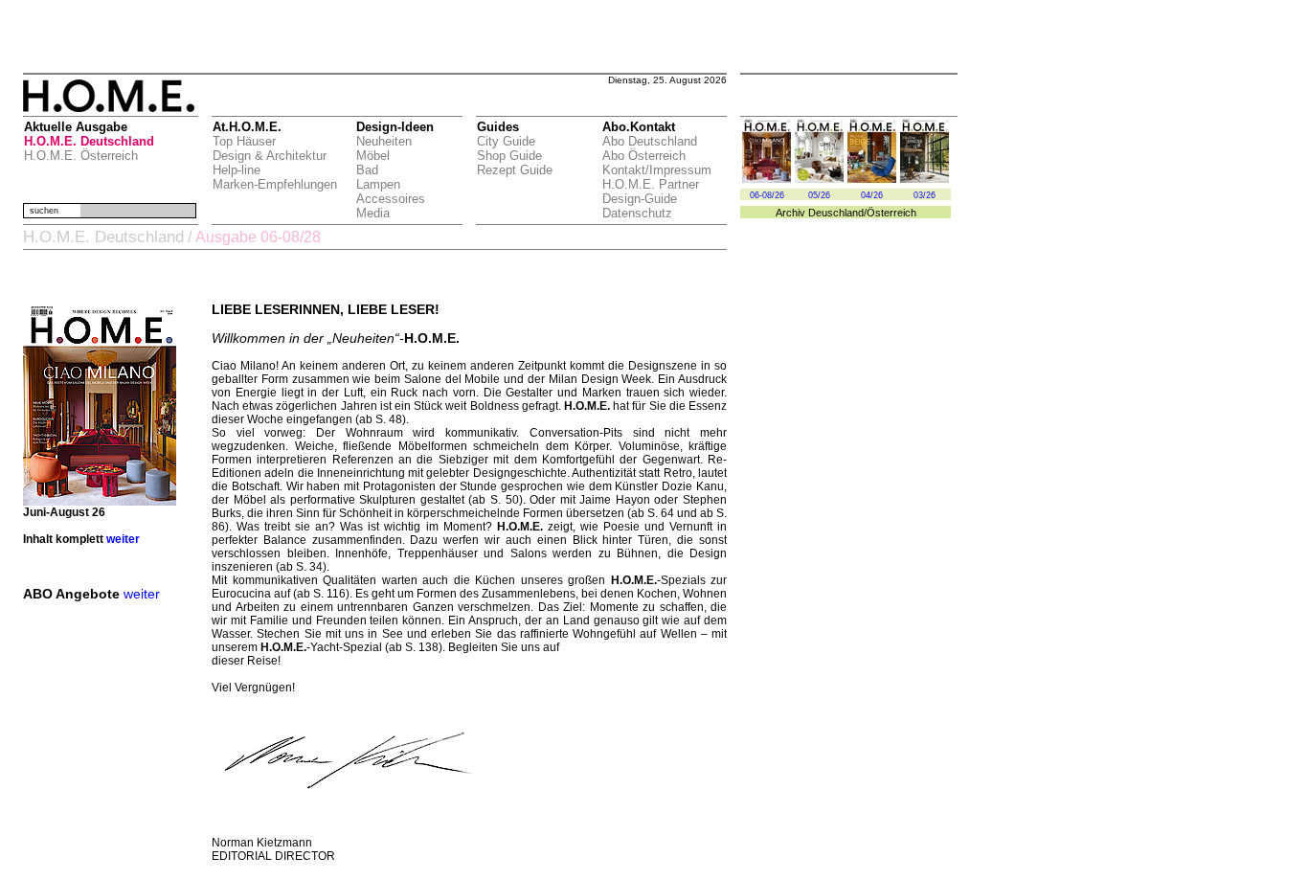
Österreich (891, 212)
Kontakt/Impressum (656, 170)
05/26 (819, 195)
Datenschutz (637, 213)
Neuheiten (384, 141)
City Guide (506, 141)
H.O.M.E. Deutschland (89, 141)
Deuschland (836, 212)
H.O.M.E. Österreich (81, 155)
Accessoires (390, 199)
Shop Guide (509, 155)
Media (373, 213)
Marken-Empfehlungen (275, 184)
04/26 (872, 195)
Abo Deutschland (649, 141)
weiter (123, 539)
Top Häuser (244, 141)
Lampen (378, 184)
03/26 (924, 195)
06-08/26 (767, 195)
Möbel (373, 155)
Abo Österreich (644, 155)
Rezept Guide (515, 170)
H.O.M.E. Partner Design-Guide (650, 191)
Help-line (236, 170)
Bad (367, 170)
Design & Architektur (270, 155)
